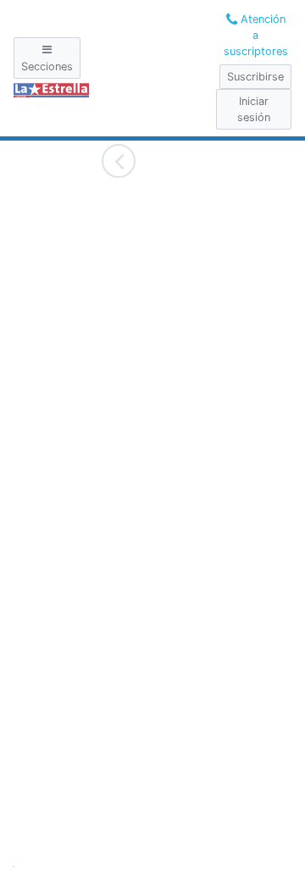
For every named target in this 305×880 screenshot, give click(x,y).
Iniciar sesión (253, 109)
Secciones (47, 66)
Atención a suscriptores (256, 35)
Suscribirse (255, 76)
